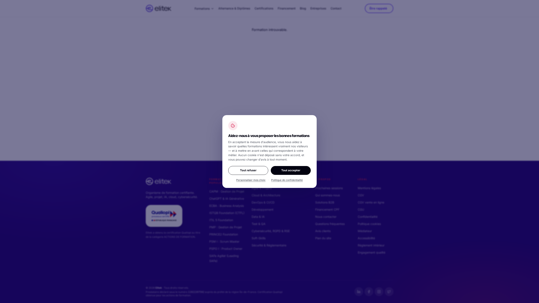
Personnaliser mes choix (250, 180)
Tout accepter (290, 170)
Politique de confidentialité (287, 180)
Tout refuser (248, 170)
